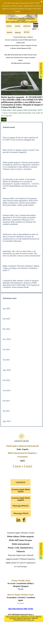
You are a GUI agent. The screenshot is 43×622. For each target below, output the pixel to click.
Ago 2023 (7, 421)
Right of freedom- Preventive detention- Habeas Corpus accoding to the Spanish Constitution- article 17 (21, 268)
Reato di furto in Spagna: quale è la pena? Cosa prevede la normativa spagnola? (21, 151)
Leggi (4, 119)
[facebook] (23, 519)
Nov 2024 (7, 339)
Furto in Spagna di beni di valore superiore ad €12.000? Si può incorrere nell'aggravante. (20, 138)
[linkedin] (18, 519)
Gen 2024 (6, 390)
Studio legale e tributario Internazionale (22, 446)
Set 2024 (6, 360)
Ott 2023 (6, 401)
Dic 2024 (6, 329)
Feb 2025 (6, 319)
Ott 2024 (6, 349)
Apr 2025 (6, 308)
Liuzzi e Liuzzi (22, 466)
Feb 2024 (6, 380)
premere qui (24, 11)
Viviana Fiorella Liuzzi (20, 581)
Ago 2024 (7, 370)
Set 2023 (6, 411)
